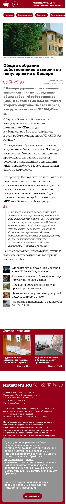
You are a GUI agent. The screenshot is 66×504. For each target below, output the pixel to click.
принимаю (32, 496)
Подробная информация (14, 438)
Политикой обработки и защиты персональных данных (25, 466)
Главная (54, 80)
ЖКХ (61, 80)
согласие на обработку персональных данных (23, 458)
